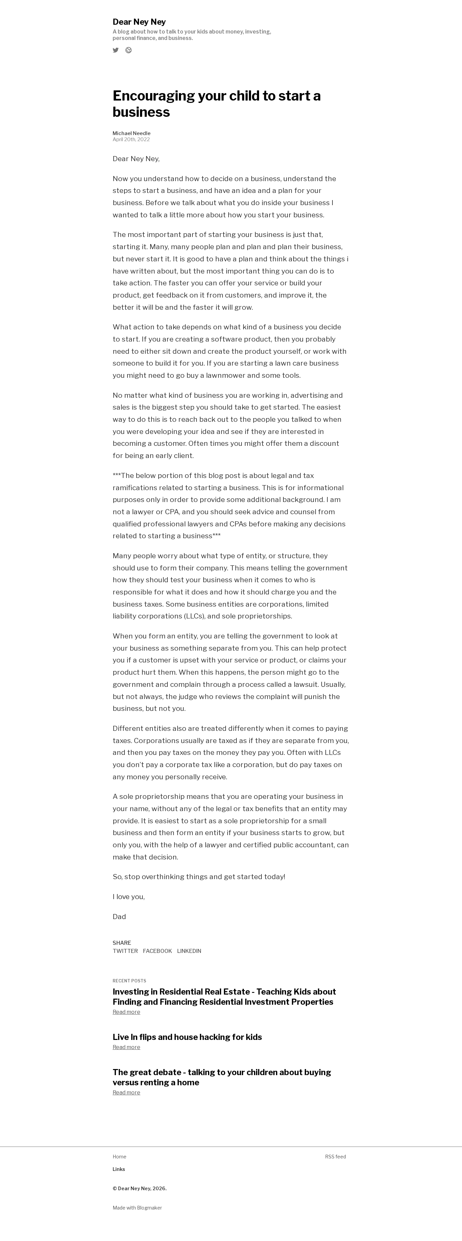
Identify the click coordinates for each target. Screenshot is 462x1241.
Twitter (125, 951)
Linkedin (189, 951)
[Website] (128, 50)
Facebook (157, 951)
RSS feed (335, 1156)
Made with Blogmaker (137, 1208)
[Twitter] (116, 50)
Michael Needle (132, 133)
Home (119, 1156)
